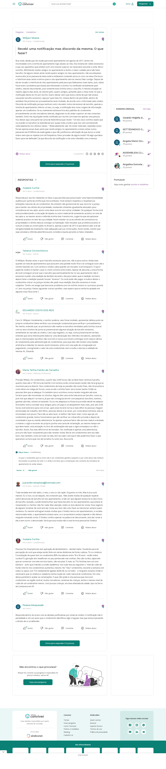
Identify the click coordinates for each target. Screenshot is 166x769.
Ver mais (146, 109)
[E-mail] (102, 153)
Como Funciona (70, 726)
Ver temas (99, 32)
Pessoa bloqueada (33, 605)
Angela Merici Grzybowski (134, 141)
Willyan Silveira (31, 38)
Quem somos (95, 720)
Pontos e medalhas (71, 729)
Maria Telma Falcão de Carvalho (41, 370)
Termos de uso (96, 729)
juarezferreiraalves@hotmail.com (41, 482)
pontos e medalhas (139, 184)
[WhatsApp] (87, 153)
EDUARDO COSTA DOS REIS (38, 310)
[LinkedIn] (98, 153)
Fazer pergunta (70, 723)
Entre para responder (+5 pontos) (60, 164)
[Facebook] (90, 153)
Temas (66, 720)
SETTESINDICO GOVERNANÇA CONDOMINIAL (134, 129)
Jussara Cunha (31, 188)
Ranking (67, 732)
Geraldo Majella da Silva (134, 117)
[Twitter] (94, 153)
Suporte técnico (96, 726)
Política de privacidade (99, 732)
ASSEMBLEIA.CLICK (134, 152)
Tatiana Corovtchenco (35, 250)
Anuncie (93, 723)
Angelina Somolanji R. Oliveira (134, 164)
